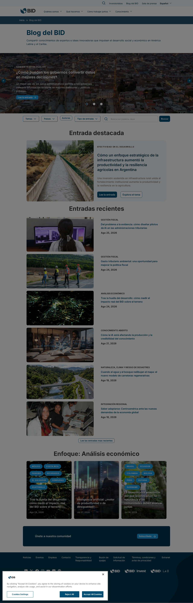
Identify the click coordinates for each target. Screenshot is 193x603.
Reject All (69, 594)
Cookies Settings (20, 594)
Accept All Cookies (93, 594)
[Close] (103, 574)
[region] (55, 586)
